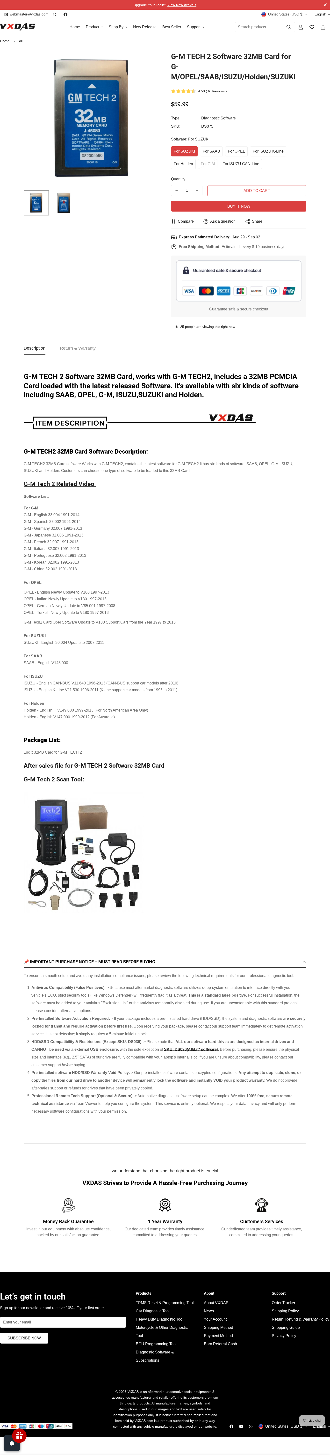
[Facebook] (65, 14)
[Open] (12, 1443)
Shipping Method (218, 1327)
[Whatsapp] (54, 14)
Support (194, 27)
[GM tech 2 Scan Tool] (84, 916)
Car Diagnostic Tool (153, 1311)
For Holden (183, 164)
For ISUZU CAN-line (240, 164)
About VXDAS (216, 1303)
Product (92, 27)
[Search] (288, 27)
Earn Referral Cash (220, 1344)
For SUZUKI (184, 151)
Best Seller (171, 27)
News (209, 1311)
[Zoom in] (148, 61)
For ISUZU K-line (268, 151)
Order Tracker (283, 1303)
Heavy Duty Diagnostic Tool (159, 1319)
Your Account (215, 1319)
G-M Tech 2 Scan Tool (53, 779)
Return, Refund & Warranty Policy (300, 1319)
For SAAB (211, 151)
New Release (145, 27)
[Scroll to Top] (320, 1428)
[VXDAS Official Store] (17, 27)
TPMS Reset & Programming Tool (165, 1303)
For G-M (208, 164)
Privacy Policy (284, 1336)
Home (75, 27)
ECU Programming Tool (156, 1344)
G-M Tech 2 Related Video (60, 483)
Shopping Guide (286, 1327)
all (20, 41)
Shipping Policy (285, 1311)
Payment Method (218, 1336)
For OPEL (236, 151)
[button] (323, 27)
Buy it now (238, 206)
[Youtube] (241, 1426)
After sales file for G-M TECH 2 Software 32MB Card (94, 765)
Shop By (116, 27)
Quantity (178, 179)
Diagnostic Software (218, 118)
